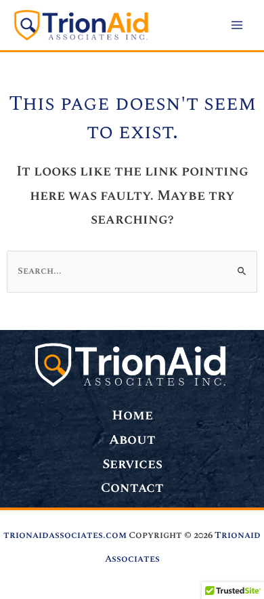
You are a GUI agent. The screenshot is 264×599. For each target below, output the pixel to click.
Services (132, 464)
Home (132, 415)
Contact (132, 488)
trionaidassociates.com (65, 535)
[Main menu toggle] (237, 25)
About (132, 440)
